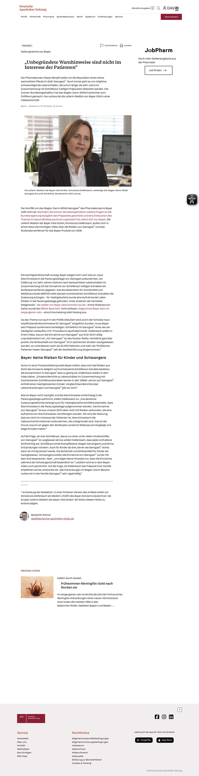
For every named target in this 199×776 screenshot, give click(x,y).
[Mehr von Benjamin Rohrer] (24, 517)
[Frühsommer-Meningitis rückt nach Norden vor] (37, 592)
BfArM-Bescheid (50, 308)
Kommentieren (110, 45)
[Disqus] (76, 656)
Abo (171, 16)
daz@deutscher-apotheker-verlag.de (52, 518)
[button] (32, 8)
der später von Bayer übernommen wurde (61, 305)
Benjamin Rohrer (41, 514)
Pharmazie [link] (27, 45)
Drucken (128, 45)
